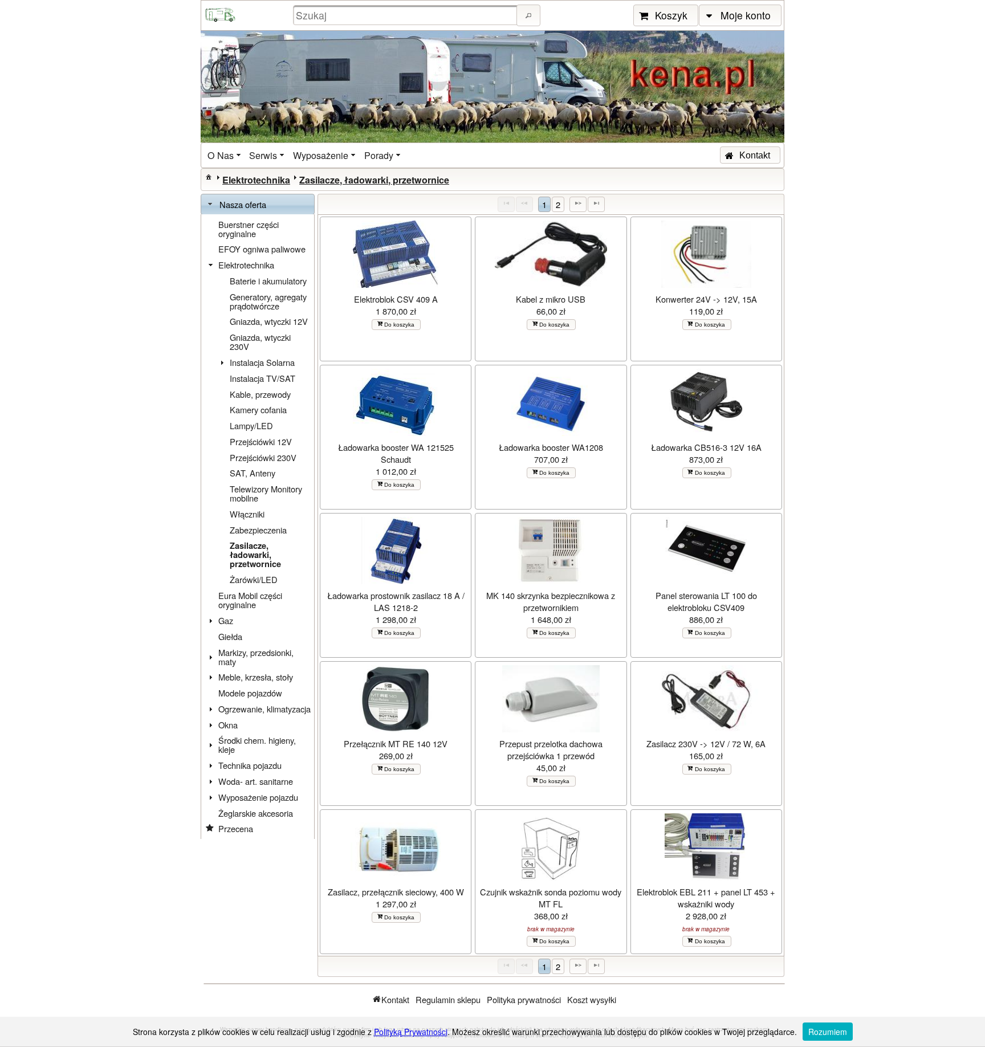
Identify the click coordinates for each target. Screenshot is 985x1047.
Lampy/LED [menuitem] (251, 425)
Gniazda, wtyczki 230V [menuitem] (260, 341)
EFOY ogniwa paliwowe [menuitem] (262, 249)
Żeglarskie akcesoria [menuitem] (255, 813)
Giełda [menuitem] (230, 636)
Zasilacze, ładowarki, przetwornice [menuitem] (255, 555)
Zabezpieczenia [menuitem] (258, 530)
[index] (208, 176)
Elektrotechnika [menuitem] (246, 265)
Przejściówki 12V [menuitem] (261, 441)
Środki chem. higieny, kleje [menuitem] (257, 744)
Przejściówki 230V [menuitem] (263, 457)
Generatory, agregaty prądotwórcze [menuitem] (268, 301)
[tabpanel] (258, 526)
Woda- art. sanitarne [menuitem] (255, 781)
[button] (528, 15)
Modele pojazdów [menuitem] (250, 693)
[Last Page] (596, 204)
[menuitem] (225, 155)
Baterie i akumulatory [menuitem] (268, 281)
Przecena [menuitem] (235, 828)
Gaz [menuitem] (225, 620)
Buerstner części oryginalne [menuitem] (248, 228)
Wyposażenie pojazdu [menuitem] (258, 797)
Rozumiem (827, 1031)
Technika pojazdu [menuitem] (250, 765)
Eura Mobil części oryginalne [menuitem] (250, 599)
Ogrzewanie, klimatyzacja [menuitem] (264, 709)
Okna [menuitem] (228, 725)
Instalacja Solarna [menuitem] (262, 362)
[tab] (258, 204)
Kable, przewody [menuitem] (260, 394)
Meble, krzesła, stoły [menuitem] (255, 677)
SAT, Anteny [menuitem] (252, 473)
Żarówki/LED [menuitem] (254, 579)
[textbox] (406, 15)
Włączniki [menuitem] (247, 514)
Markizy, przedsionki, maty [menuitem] (256, 656)
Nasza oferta (242, 204)
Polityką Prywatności (410, 1031)
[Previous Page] (524, 204)
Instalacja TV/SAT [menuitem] (262, 378)
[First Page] (506, 204)
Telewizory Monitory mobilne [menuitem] (266, 493)
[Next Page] (578, 204)
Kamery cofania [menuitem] (258, 409)
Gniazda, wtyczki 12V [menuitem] (269, 321)
